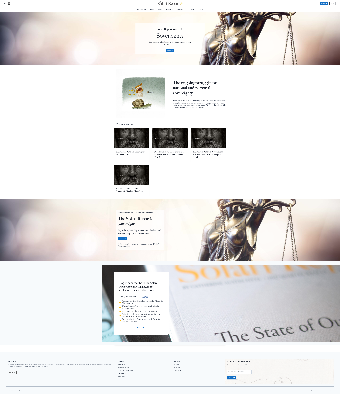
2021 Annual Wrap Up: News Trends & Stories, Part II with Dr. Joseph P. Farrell (169, 154)
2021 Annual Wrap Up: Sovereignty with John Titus (130, 153)
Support (192, 9)
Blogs (160, 9)
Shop (201, 9)
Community (181, 9)
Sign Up (232, 377)
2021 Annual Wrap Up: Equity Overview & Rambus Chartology (129, 189)
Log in (145, 296)
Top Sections (141, 9)
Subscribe (324, 3)
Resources (169, 9)
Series (152, 9)
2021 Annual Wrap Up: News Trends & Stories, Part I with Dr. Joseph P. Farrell (208, 154)
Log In (332, 3)
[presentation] (131, 138)
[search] (5, 3)
